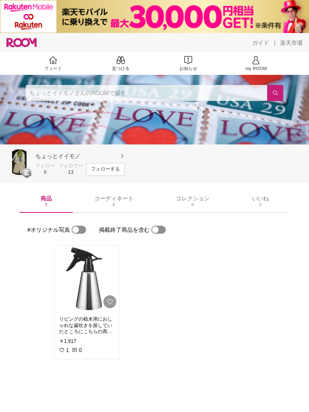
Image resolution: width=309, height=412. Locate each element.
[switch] (79, 230)
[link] (86, 278)
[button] (19, 162)
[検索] (275, 93)
